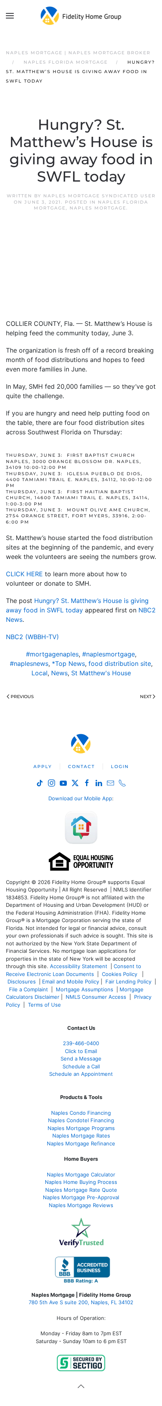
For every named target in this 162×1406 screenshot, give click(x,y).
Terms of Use (45, 1005)
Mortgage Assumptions (84, 989)
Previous (22, 696)
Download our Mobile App (80, 798)
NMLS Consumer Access (96, 997)
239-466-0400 (81, 1043)
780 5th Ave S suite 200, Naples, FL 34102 (81, 1302)
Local (39, 673)
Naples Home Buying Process (81, 1182)
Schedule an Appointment (81, 1074)
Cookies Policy (120, 974)
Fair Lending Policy (128, 981)
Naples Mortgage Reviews (81, 1205)
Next (145, 696)
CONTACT (81, 766)
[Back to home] (81, 15)
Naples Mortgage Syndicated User (99, 195)
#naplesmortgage (108, 654)
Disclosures (21, 981)
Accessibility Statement (78, 966)
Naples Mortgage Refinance (81, 1143)
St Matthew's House (101, 673)
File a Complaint (29, 989)
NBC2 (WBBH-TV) (32, 637)
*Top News (68, 663)
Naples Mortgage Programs (81, 1128)
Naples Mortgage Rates (81, 1135)
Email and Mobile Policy (70, 981)
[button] (10, 15)
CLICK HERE (24, 574)
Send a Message (81, 1058)
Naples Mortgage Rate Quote (81, 1190)
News (59, 673)
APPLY (42, 766)
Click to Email (81, 1051)
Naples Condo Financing (81, 1113)
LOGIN (120, 766)
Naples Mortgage (98, 208)
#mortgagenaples (52, 654)
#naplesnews (29, 663)
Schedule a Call (81, 1066)
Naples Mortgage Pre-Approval (81, 1197)
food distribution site (119, 663)
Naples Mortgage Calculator (81, 1174)
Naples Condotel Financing (81, 1120)
